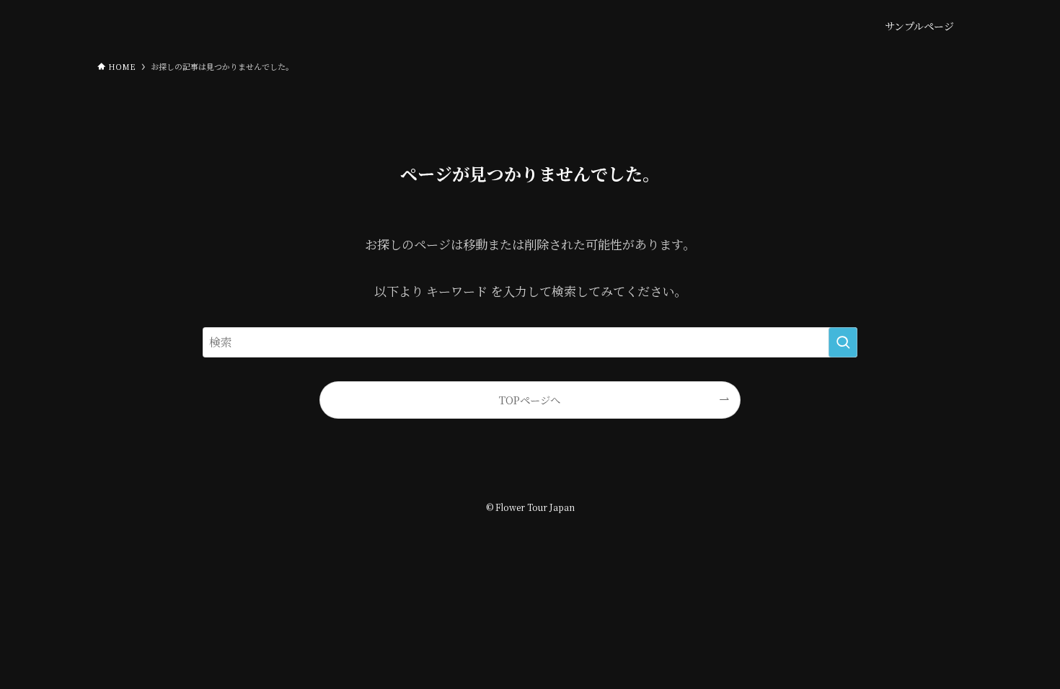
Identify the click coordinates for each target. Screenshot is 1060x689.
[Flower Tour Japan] (169, 26)
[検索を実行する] (843, 342)
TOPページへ (529, 399)
